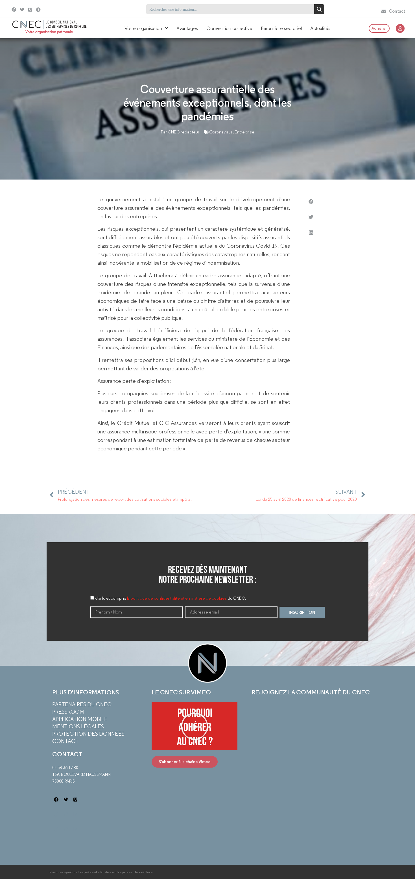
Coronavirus (221, 132)
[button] (311, 201)
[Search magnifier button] (319, 9)
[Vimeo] (30, 10)
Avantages (187, 28)
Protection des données (88, 733)
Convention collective (229, 28)
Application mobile (80, 719)
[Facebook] (14, 10)
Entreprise (244, 132)
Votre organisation (143, 28)
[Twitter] (22, 10)
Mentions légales (78, 726)
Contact (65, 741)
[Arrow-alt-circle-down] (49, 9)
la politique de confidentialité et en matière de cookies (177, 598)
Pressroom (68, 711)
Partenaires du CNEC (82, 704)
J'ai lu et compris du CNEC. (170, 598)
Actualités (320, 28)
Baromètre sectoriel (281, 28)
